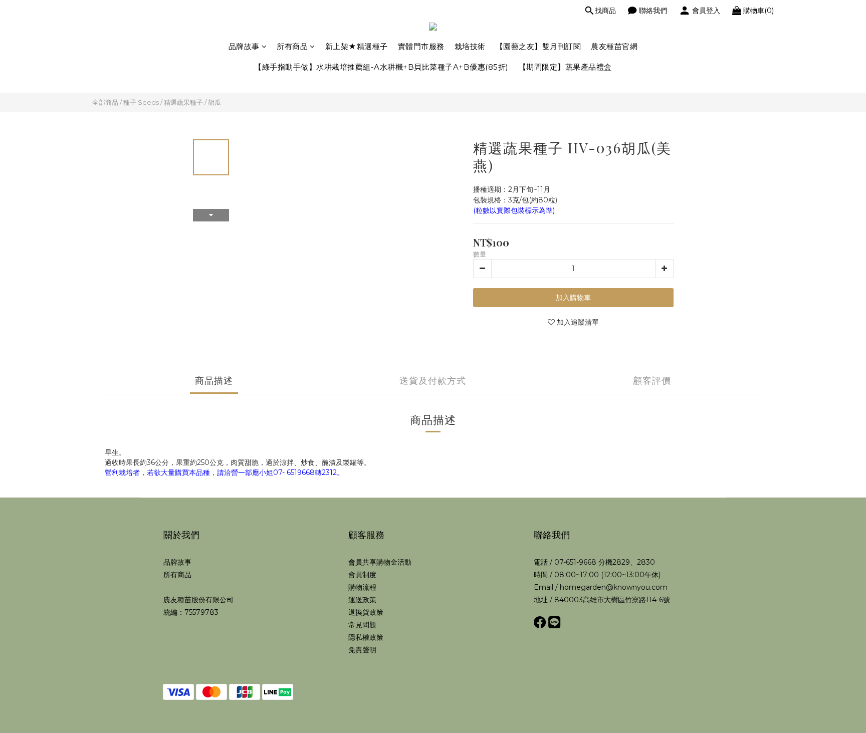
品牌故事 (244, 46)
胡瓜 (214, 102)
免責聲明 (362, 649)
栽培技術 (470, 46)
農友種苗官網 (614, 46)
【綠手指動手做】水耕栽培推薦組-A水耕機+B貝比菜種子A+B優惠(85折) (381, 67)
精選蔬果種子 (183, 102)
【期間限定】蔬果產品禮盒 (565, 67)
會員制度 (362, 574)
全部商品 (105, 102)
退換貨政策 (365, 612)
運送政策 (362, 599)
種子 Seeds (141, 102)
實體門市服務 (421, 46)
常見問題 (362, 624)
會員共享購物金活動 (379, 562)
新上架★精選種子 (356, 46)
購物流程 (362, 587)
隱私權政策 (365, 637)
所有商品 (292, 46)
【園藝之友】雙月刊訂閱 (538, 46)
